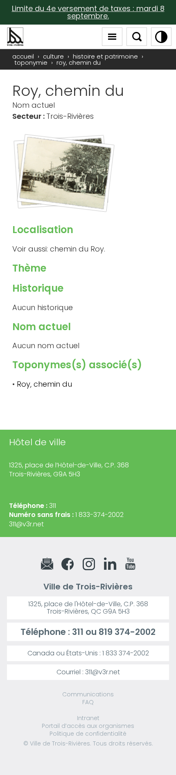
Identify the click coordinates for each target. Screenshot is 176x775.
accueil (23, 56)
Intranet (88, 718)
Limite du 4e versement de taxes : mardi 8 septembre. (88, 12)
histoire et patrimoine (105, 56)
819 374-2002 (127, 632)
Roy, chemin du (44, 384)
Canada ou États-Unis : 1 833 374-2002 (88, 653)
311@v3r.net (26, 524)
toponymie (30, 62)
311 (77, 632)
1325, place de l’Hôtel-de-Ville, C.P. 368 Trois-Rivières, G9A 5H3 (69, 469)
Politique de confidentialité (88, 733)
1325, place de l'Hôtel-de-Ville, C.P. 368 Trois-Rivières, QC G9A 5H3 (88, 607)
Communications (88, 694)
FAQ (88, 702)
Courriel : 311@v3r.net (88, 672)
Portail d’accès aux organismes (88, 726)
